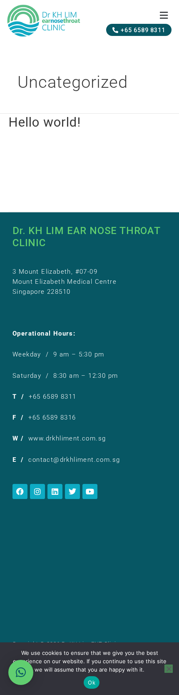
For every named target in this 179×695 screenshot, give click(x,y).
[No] (168, 668)
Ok (91, 682)
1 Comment (25, 147)
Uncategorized (72, 147)
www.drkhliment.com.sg (67, 438)
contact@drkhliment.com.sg (74, 459)
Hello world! (44, 122)
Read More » (27, 190)
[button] (164, 16)
